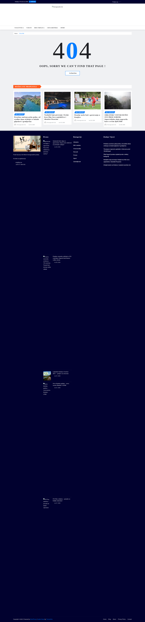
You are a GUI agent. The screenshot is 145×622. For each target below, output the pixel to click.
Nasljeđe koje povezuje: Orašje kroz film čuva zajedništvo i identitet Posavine (56, 117)
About (114, 619)
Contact (130, 619)
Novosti (75, 152)
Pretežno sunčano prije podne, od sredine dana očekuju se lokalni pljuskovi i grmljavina (27, 119)
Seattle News (40, 619)
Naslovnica (19, 27)
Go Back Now (73, 73)
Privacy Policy (122, 619)
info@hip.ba (18, 162)
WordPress (33, 619)
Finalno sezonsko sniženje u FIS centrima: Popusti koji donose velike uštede (62, 258)
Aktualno (76, 142)
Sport (62, 27)
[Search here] (131, 28)
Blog (109, 619)
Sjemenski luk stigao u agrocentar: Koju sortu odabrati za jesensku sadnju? (62, 142)
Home (15, 33)
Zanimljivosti (77, 161)
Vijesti (29, 27)
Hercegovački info (21, 124)
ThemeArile (49, 619)
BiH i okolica (39, 27)
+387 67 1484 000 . (20, 164)
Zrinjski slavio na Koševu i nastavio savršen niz (117, 165)
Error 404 (21, 33)
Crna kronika (52, 27)
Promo (75, 155)
